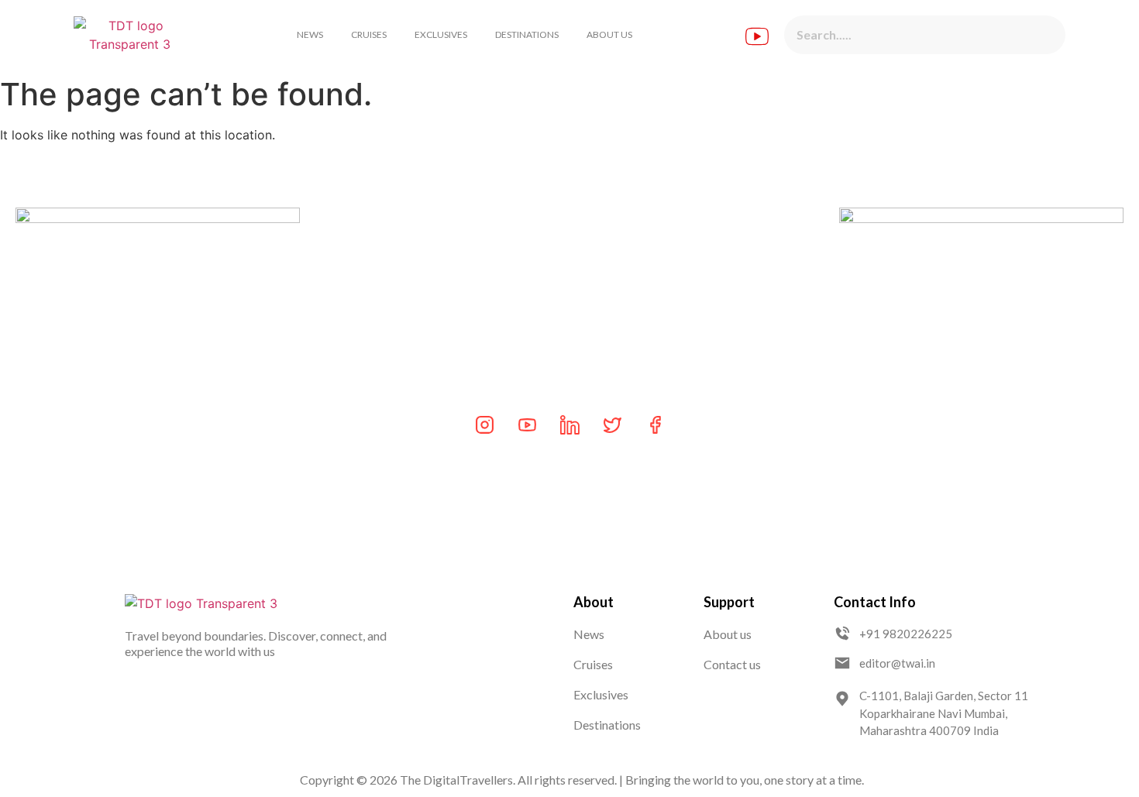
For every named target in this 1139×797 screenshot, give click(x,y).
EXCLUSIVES (441, 34)
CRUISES (369, 34)
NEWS (310, 34)
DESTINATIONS (527, 34)
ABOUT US (609, 34)
